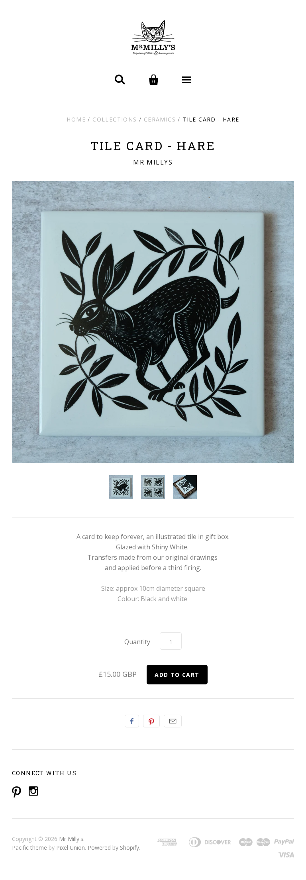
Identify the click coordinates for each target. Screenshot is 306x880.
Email (173, 721)
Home (76, 119)
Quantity (137, 641)
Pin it (151, 721)
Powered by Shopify (113, 847)
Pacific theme (29, 847)
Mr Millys (153, 162)
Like (132, 721)
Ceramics (160, 119)
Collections (114, 119)
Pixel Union (70, 847)
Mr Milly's (71, 839)
